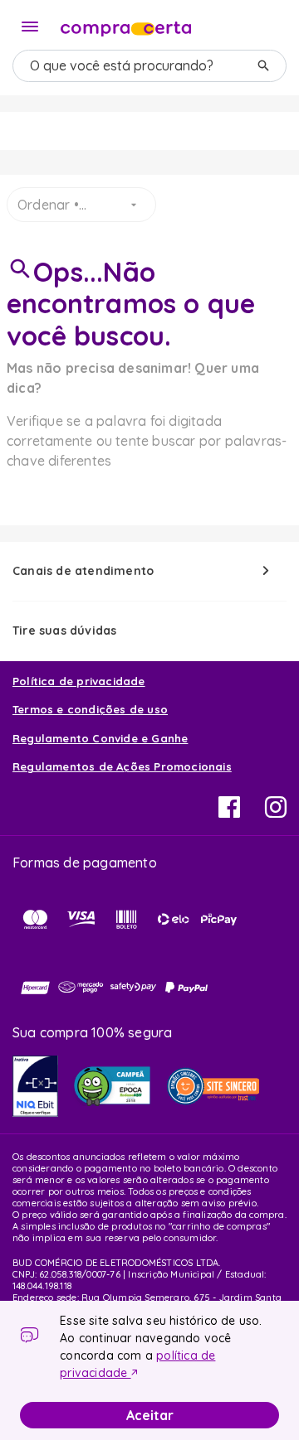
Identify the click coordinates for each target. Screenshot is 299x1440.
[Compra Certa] (126, 25)
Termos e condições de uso (90, 709)
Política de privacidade (78, 681)
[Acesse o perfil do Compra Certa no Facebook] (229, 813)
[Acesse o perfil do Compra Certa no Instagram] (276, 813)
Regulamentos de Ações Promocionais (122, 766)
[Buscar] (263, 66)
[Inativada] (35, 1086)
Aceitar (150, 1415)
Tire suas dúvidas (64, 630)
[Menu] (30, 26)
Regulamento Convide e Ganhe (100, 738)
